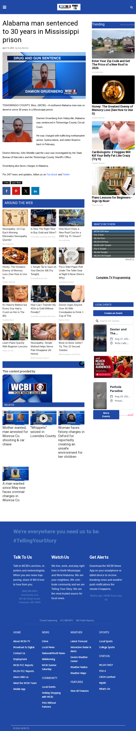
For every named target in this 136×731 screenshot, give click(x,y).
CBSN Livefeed (107, 676)
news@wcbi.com (29, 595)
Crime (6, 182)
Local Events (49, 686)
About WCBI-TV (21, 641)
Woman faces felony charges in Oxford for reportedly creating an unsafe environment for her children (71, 442)
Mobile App (96, 595)
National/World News (53, 653)
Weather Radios (79, 667)
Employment (20, 659)
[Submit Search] (131, 7)
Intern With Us (21, 677)
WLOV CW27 (106, 664)
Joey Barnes (23, 48)
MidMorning (48, 659)
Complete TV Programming (113, 277)
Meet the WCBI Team (25, 683)
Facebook (52, 174)
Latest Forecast (78, 641)
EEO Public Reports (85, 620)
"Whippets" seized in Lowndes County (43, 432)
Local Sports (106, 641)
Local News (16, 182)
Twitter (66, 174)
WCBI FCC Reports (23, 665)
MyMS (102, 682)
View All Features (79, 690)
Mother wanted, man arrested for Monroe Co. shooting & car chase (15, 436)
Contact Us (19, 653)
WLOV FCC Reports (23, 671)
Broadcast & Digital (23, 647)
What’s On (104, 688)
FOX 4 (102, 670)
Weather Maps (78, 673)
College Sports (107, 647)
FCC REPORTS (66, 620)
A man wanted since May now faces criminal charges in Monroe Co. (14, 492)
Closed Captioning (48, 620)
